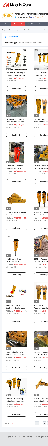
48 (23, 423)
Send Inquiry (16, 88)
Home (7, 24)
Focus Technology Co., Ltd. (29, 437)
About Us (30, 24)
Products (19, 24)
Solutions (42, 24)
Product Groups (13, 36)
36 (18, 423)
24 (13, 423)
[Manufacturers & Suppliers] (17, 4)
